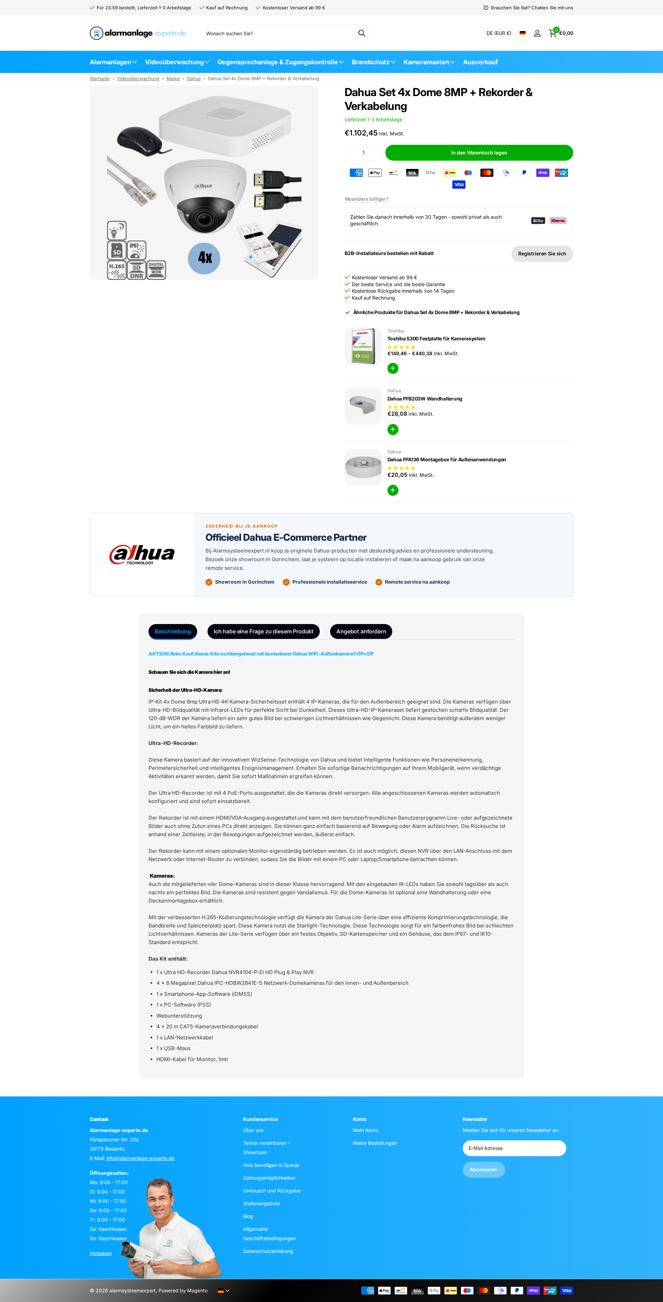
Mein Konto (365, 1130)
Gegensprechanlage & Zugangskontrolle (278, 62)
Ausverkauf (480, 62)
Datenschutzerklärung (268, 1251)
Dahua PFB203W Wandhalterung (424, 399)
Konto (360, 1119)
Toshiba (395, 330)
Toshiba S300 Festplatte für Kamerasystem (436, 338)
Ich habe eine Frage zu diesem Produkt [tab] (264, 631)
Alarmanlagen (110, 62)
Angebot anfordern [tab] (361, 631)
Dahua (194, 78)
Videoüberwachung (174, 62)
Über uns (253, 1130)
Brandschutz (371, 62)
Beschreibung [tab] (173, 631)
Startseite (100, 78)
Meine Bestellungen (375, 1142)
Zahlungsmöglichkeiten (269, 1177)
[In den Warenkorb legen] (392, 368)
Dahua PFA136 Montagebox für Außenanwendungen (447, 459)
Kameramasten (426, 62)
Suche (361, 33)
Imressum (101, 1253)
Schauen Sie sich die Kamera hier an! (189, 672)
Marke (173, 78)
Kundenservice (260, 1119)
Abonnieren (484, 1169)
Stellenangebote (261, 1203)
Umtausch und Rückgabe (271, 1190)
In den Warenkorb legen (479, 152)
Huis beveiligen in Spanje (271, 1165)
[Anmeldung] (537, 33)
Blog (248, 1216)
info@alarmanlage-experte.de (139, 1158)
